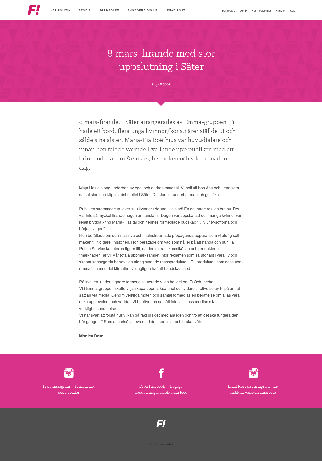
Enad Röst (176, 10)
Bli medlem (109, 10)
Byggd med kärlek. (161, 444)
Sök (292, 10)
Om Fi (243, 10)
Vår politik (61, 10)
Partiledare (228, 10)
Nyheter (281, 10)
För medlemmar (261, 10)
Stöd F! (85, 10)
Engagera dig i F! (143, 10)
